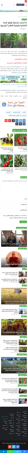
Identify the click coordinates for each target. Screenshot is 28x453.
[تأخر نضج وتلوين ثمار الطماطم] (20, 140)
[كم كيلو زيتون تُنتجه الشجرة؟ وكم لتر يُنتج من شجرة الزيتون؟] (6, 140)
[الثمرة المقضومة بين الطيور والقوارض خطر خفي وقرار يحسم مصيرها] (23, 349)
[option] (14, 238)
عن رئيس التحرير (4, 428)
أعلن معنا (4, 416)
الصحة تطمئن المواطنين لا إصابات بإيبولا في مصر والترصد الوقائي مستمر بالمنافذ (10, 400)
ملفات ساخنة (18, 430)
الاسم (25, 198)
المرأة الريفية (12, 426)
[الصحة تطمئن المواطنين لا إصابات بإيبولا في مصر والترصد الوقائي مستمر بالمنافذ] (23, 401)
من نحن (4, 425)
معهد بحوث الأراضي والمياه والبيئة (17, 115)
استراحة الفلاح (18, 434)
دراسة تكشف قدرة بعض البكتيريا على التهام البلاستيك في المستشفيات (9, 279)
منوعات (10, 433)
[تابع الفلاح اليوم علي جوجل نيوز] (13, 104)
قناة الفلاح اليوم (23, 420)
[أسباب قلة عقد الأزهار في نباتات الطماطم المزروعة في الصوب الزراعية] (6, 161)
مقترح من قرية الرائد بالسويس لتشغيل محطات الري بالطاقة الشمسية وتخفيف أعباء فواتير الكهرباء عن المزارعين (14, 370)
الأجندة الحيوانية (24, 424)
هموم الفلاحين (12, 430)
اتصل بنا (4, 419)
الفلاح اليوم (13, 51)
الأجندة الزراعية (24, 416)
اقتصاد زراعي (18, 419)
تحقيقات (10, 423)
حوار (18, 412)
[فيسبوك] (24, 120)
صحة (24, 435)
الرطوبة (8, 112)
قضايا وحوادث (12, 414)
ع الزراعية (10, 420)
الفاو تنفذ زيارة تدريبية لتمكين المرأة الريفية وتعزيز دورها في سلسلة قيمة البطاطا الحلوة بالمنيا (10, 390)
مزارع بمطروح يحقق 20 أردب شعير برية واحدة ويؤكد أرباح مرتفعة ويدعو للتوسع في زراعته (15, 302)
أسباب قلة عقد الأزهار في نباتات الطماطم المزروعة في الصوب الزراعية (7, 170)
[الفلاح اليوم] (18, 5)
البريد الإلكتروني (23, 204)
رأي (11, 418)
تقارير (18, 423)
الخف (23, 112)
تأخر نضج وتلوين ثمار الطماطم (22, 148)
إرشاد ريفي (18, 415)
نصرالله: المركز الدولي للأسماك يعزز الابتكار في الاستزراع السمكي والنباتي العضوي (9, 310)
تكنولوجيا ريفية (23, 432)
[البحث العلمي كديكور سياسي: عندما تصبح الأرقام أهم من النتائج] (23, 274)
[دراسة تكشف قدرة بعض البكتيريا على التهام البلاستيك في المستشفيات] (23, 281)
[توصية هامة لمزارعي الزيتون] (20, 161)
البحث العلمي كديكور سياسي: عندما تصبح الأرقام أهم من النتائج (14, 244)
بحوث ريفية (18, 426)
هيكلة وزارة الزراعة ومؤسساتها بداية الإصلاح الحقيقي (15, 265)
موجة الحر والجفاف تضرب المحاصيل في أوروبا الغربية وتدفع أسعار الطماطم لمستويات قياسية (10, 379)
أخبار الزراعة (24, 428)
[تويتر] (20, 120)
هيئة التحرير (5, 422)
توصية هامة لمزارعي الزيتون (21, 169)
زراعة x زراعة (19, 16)
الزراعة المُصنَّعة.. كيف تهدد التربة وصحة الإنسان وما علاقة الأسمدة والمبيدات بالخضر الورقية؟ (10, 341)
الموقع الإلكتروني (23, 210)
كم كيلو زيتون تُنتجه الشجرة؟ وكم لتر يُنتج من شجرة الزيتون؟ (7, 149)
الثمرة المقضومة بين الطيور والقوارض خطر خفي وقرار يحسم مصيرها (10, 348)
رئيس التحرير (24, 412)
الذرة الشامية (16, 112)
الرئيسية (24, 16)
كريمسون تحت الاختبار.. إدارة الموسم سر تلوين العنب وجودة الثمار (14, 333)
